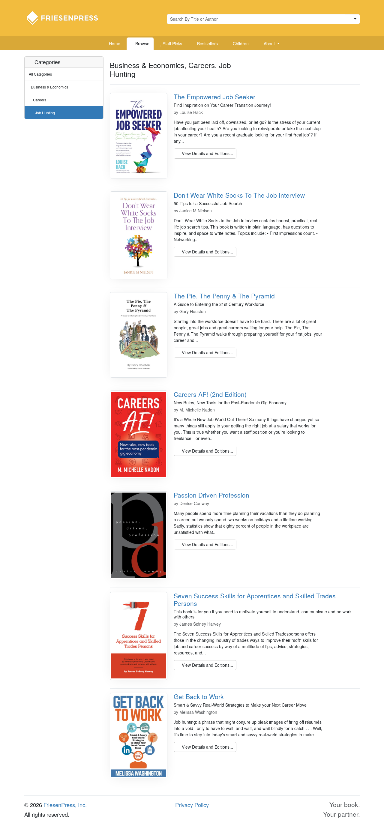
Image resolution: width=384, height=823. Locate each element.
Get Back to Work (199, 696)
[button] (269, 43)
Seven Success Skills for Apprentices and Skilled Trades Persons (255, 599)
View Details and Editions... (207, 153)
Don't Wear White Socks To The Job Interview (239, 194)
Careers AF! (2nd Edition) (210, 394)
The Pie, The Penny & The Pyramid (224, 295)
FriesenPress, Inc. (65, 805)
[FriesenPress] (66, 17)
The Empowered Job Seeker (214, 96)
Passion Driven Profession (211, 494)
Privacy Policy (192, 805)
